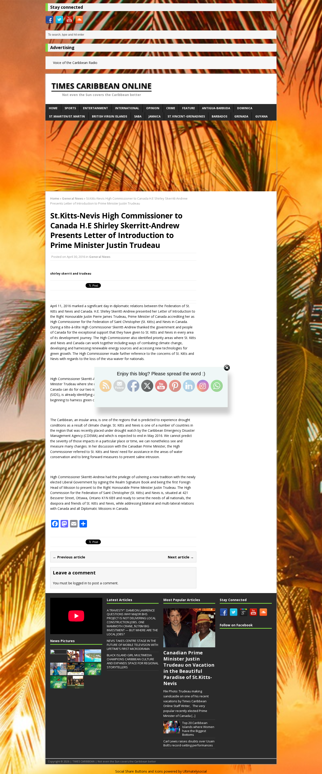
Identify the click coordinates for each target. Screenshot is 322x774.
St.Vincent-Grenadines (186, 116)
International (127, 108)
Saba (137, 116)
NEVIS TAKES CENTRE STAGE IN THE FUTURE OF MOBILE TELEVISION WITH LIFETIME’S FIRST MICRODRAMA (132, 645)
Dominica (244, 108)
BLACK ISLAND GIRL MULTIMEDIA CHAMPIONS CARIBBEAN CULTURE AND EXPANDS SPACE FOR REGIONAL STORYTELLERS (132, 661)
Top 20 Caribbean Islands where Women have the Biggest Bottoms (198, 729)
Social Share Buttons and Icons (139, 771)
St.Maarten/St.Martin (67, 116)
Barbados (219, 116)
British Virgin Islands (109, 116)
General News (99, 257)
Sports (70, 108)
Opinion (152, 108)
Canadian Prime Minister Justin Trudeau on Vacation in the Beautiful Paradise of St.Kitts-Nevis (189, 667)
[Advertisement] (161, 156)
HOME (53, 108)
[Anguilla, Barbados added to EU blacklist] (93, 659)
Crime (170, 108)
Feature (188, 108)
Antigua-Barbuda (216, 108)
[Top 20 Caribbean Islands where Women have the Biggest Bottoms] (171, 731)
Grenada (241, 116)
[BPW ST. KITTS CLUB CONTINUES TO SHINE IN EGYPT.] (75, 659)
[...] (193, 716)
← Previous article (69, 557)
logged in (80, 583)
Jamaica (155, 116)
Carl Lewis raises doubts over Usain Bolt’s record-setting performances (189, 743)
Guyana (261, 116)
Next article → (181, 557)
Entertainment (95, 108)
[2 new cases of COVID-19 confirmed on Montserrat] (93, 672)
